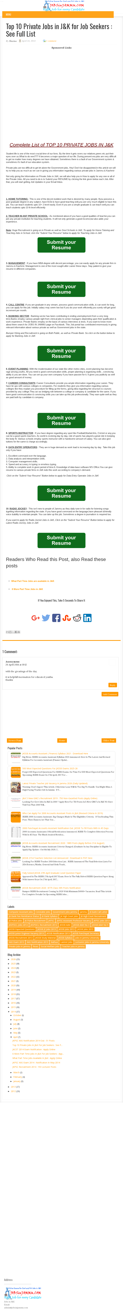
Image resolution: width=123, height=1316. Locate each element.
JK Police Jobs (15, 920)
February (17, 1076)
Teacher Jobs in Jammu (73, 946)
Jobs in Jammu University (87, 937)
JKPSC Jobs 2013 (102, 920)
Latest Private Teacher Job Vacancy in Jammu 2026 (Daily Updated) (55, 783)
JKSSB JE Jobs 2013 (46, 929)
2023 (13, 972)
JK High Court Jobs (69, 916)
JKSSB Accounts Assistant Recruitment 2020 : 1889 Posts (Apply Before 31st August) (63, 843)
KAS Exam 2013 (16, 942)
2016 (13, 1002)
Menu (8, 14)
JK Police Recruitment (35, 920)
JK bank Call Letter (98, 911)
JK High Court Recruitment (93, 916)
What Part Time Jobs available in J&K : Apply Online (37, 1058)
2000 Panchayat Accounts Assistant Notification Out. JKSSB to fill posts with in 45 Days (65, 828)
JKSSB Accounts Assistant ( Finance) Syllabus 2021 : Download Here (55, 753)
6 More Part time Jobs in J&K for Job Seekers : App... (38, 1053)
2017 (13, 998)
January (17, 1081)
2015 (13, 1007)
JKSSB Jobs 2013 (66, 929)
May (15, 1032)
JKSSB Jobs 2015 (85, 929)
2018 (13, 994)
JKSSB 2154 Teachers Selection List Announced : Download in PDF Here (57, 858)
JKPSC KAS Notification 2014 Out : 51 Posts (33, 1040)
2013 (13, 1086)
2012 (13, 1091)
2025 (13, 963)
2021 (13, 981)
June (15, 1028)
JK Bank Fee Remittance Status (24, 916)
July (15, 1023)
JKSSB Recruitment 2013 (21, 937)
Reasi (35, 946)
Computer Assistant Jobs (21, 911)
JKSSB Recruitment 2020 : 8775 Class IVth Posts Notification (51, 887)
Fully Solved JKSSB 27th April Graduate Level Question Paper (51, 873)
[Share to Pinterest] (18, 632)
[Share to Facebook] (15, 632)
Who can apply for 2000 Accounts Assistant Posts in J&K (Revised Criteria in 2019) (62, 813)
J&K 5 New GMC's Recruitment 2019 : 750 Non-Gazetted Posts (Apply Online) (59, 798)
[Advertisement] (61, 70)
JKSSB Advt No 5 (100, 924)
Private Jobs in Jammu (19, 946)
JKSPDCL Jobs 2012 (18, 924)
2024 (13, 967)
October (17, 1015)
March (16, 1072)
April (15, 1037)
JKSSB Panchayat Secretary (85, 933)
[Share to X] (13, 632)
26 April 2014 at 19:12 (16, 664)
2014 (13, 1011)
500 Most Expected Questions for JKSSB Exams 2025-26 (50, 768)
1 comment (51, 40)
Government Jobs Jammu (65, 911)
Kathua (54, 942)
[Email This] (7, 632)
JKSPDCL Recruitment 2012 (43, 924)
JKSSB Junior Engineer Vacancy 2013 (26, 933)
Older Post (109, 740)
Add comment (110, 694)
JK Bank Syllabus (50, 916)
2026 (13, 959)
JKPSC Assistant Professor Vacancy (74, 920)
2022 (13, 976)
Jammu (83, 911)
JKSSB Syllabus (65, 937)
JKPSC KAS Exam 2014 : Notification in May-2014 (36, 1062)
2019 (13, 989)
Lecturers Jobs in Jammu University (92, 942)
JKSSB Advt (65, 924)
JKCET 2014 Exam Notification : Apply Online (33, 1049)
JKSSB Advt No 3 (81, 924)
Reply (113, 685)
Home (62, 740)
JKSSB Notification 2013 (58, 933)
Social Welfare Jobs (50, 946)
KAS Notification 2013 (37, 942)
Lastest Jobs (66, 942)
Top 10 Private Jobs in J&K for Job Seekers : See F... (37, 1045)
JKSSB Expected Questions (22, 929)
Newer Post (14, 740)
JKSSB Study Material (45, 937)
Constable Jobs (43, 911)
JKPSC (51, 920)
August (17, 1019)
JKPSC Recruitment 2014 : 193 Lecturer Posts (34, 1066)
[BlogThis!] (10, 632)
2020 (13, 985)
